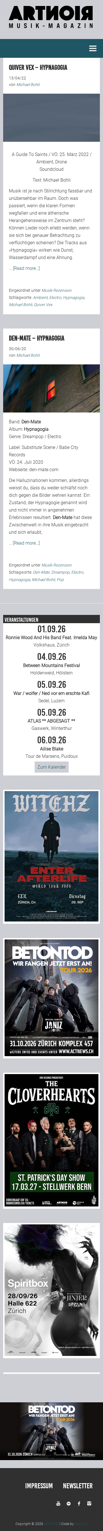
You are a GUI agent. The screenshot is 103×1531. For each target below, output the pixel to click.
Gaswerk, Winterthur (51, 719)
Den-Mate (41, 572)
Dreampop (60, 572)
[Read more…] (26, 268)
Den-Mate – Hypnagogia (36, 338)
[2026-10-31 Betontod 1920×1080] (51, 1458)
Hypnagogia (73, 297)
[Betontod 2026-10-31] (51, 1054)
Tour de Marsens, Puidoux (51, 747)
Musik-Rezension (56, 290)
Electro (55, 297)
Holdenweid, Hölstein (51, 664)
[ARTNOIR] (51, 25)
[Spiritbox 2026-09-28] (51, 1354)
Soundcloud (51, 169)
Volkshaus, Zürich (51, 636)
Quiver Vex (43, 304)
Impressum (39, 1486)
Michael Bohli (57, 180)
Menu (93, 48)
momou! (81, 1524)
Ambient (40, 297)
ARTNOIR (51, 1524)
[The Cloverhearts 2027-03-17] (51, 1205)
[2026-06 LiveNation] (51, 920)
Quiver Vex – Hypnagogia (38, 67)
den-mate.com (43, 469)
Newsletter (78, 1486)
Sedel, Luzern (51, 691)
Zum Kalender (51, 767)
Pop (60, 579)
